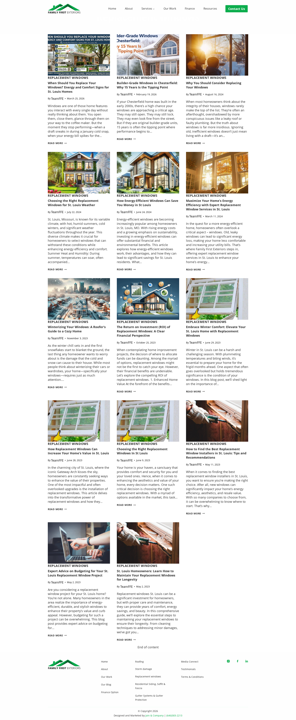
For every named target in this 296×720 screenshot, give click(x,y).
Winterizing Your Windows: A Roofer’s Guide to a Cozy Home (77, 329)
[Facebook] (237, 661)
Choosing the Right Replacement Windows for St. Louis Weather (73, 203)
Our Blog (106, 684)
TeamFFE (57, 98)
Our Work (170, 8)
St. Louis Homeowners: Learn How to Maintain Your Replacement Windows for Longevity (146, 575)
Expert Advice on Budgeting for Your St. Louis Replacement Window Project (78, 573)
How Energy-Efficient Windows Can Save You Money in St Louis (147, 203)
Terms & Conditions (192, 676)
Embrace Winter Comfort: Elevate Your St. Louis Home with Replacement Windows (216, 331)
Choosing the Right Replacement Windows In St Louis (142, 451)
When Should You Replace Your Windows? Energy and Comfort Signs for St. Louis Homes (78, 87)
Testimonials (188, 669)
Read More (57, 143)
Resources (210, 8)
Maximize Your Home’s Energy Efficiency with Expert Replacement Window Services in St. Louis (213, 205)
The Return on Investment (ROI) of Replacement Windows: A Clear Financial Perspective (143, 331)
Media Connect (189, 661)
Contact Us (236, 9)
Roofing (139, 661)
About (129, 8)
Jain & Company (154, 715)
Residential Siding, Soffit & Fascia (150, 686)
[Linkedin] (246, 661)
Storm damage (143, 669)
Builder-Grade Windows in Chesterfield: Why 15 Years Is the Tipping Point (147, 85)
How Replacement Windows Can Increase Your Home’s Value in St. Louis (78, 451)
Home (112, 8)
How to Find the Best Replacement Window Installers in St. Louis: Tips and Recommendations (216, 453)
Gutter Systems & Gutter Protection (149, 697)
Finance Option (110, 692)
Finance (190, 8)
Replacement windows (68, 78)
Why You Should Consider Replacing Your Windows (213, 85)
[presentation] (79, 55)
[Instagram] (228, 661)
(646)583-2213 (174, 715)
